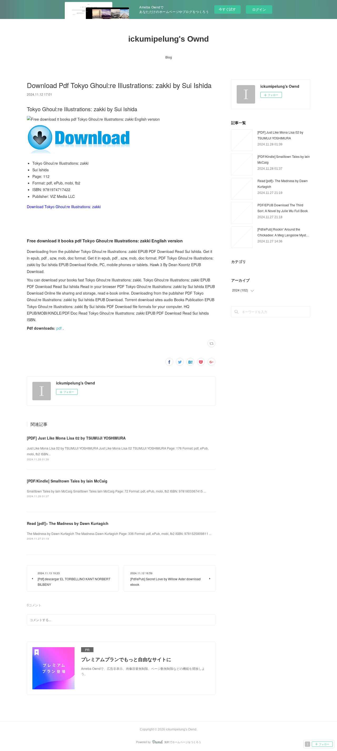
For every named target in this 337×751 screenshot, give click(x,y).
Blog (168, 57)
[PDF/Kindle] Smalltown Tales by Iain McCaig (67, 481)
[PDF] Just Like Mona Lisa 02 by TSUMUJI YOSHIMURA (76, 438)
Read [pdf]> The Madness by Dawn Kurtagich (67, 523)
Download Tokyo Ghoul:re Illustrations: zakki (64, 206)
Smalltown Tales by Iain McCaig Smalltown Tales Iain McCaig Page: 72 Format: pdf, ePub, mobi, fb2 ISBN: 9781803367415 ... (116, 491)
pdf (59, 328)
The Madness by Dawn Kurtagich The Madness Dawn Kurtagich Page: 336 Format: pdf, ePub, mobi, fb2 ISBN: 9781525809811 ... (119, 533)
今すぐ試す (227, 9)
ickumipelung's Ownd (168, 39)
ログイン (259, 9)
